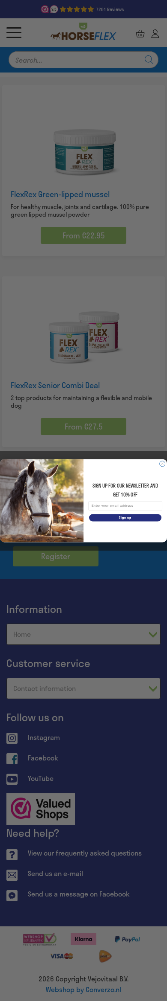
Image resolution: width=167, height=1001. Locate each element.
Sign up (125, 517)
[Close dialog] (162, 463)
